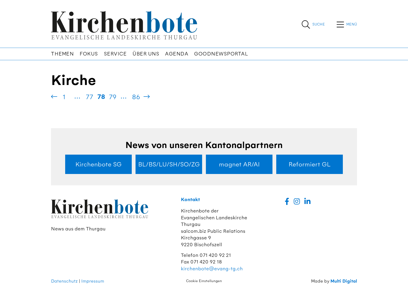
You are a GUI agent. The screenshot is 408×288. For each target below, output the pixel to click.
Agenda (176, 54)
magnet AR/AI (239, 164)
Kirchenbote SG (98, 164)
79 (113, 97)
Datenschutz (64, 281)
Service (115, 54)
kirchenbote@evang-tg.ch (212, 268)
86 (136, 97)
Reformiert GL (310, 164)
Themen (62, 54)
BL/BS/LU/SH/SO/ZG (169, 164)
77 (89, 97)
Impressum (92, 281)
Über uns (145, 54)
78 (101, 97)
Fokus (89, 54)
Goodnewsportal (221, 54)
